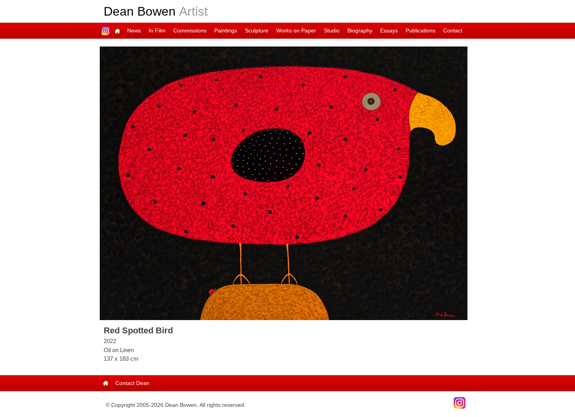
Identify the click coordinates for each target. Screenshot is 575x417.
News (134, 30)
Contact (452, 30)
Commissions (190, 30)
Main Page (117, 31)
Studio (332, 30)
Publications (420, 30)
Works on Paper (296, 30)
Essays (389, 30)
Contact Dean (132, 383)
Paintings (225, 30)
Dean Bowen (156, 11)
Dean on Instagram (105, 31)
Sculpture (256, 30)
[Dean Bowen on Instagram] (459, 402)
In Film (157, 30)
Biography (359, 30)
